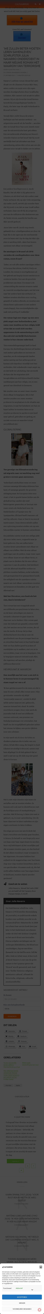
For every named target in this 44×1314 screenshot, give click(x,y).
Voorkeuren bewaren (22, 1309)
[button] (41, 1267)
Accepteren (22, 1297)
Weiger (22, 1303)
